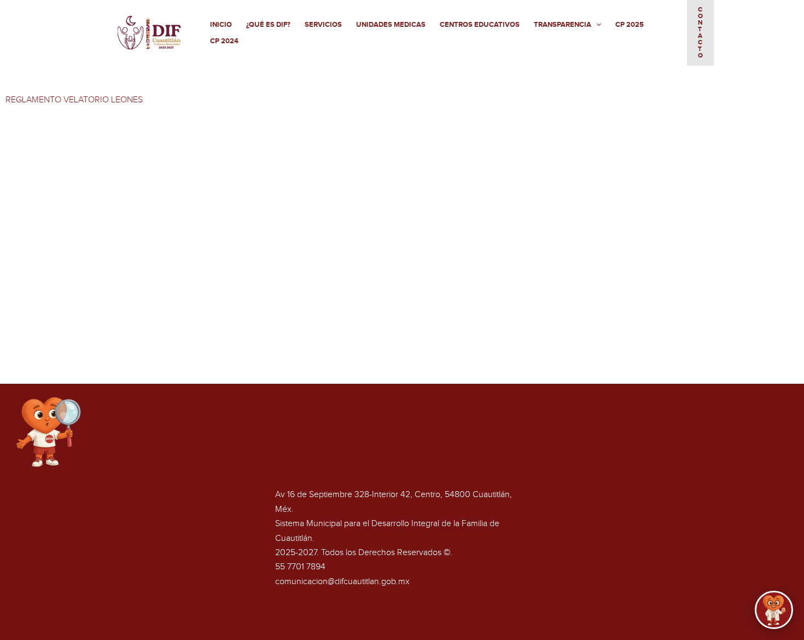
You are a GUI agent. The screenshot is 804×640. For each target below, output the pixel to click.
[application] (596, 24)
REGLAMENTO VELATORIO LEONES (74, 100)
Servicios (323, 24)
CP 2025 (629, 24)
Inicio (221, 24)
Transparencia (562, 24)
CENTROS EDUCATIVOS (480, 24)
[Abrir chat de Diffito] (774, 610)
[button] (700, 33)
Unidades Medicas (391, 24)
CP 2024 (224, 41)
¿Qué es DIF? (268, 24)
